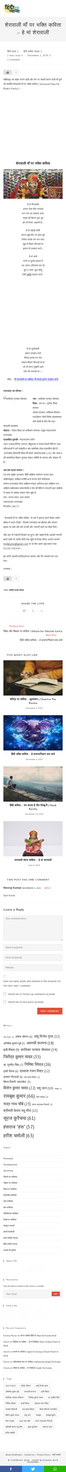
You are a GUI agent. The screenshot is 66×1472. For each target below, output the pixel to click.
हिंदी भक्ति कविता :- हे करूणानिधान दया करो (33, 754)
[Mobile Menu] (62, 8)
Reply (48, 888)
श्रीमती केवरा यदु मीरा (20, 1110)
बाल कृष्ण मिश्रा (32, 1077)
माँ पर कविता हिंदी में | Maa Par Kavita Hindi (38, 1335)
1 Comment (13, 59)
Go (55, 1294)
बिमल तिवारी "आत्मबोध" (17, 1082)
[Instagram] (33, 1268)
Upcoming (8, 1170)
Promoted (8, 1158)
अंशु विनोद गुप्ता (47, 1036)
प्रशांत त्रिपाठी (13, 1077)
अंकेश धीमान (23, 1036)
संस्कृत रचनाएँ (8, 1225)
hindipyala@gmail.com (15, 543)
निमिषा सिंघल (38, 1064)
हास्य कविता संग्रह (10, 1238)
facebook (11, 1469)
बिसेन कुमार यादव (19, 1087)
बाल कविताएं (8, 1207)
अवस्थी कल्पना (40, 1042)
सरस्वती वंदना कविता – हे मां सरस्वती (33, 860)
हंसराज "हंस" (18, 1127)
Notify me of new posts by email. (26, 1002)
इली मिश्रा (11, 1050)
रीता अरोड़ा (42, 1097)
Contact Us (29, 1454)
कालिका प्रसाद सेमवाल (16, 590)
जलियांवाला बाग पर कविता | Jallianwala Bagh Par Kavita (37, 1361)
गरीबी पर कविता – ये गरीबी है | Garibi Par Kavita (32, 1368)
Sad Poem (8, 1037)
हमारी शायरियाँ (8, 1231)
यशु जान (45, 1088)
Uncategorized (10, 1164)
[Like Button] (7, 72)
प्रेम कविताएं (8, 1201)
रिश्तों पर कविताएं (9, 1219)
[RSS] (39, 1315)
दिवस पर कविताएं (10, 1189)
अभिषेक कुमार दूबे (14, 1043)
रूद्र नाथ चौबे (17, 1103)
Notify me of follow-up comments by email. (32, 994)
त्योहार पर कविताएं (10, 1182)
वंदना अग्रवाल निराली (42, 1104)
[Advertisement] (33, 127)
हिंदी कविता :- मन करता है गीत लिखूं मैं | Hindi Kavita (33, 807)
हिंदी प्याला (11, 51)
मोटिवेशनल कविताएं (10, 1213)
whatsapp (55, 1469)
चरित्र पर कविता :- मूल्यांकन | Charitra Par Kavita (33, 701)
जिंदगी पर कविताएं (10, 1176)
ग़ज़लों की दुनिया (9, 1250)
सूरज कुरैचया (19, 1118)
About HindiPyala (13, 1454)
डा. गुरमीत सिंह (13, 1065)
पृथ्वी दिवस (10, 1071)
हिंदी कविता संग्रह (32, 51)
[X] (40, 1268)
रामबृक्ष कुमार (19, 1096)
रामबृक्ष (58, 1088)
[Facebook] (25, 1268)
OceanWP (33, 1462)
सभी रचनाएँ (56, 1454)
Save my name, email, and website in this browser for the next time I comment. (32, 983)
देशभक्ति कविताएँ (9, 1195)
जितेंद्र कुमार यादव (22, 1056)
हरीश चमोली (18, 1135)
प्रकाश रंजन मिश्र (35, 1071)
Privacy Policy (43, 1454)
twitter (33, 1469)
